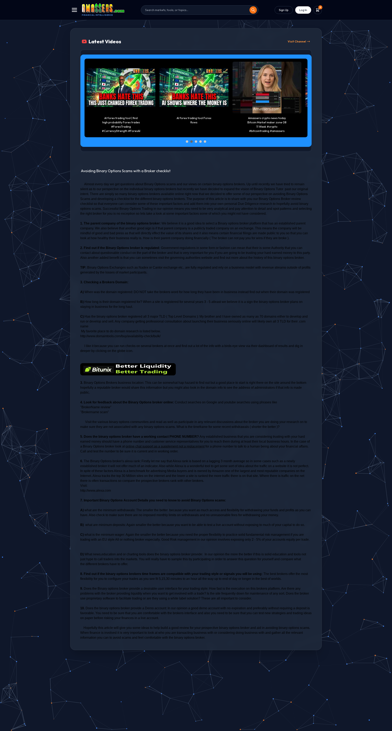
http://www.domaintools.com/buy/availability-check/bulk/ (120, 336)
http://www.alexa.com (95, 490)
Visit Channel (297, 41)
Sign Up (283, 10)
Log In (303, 10)
